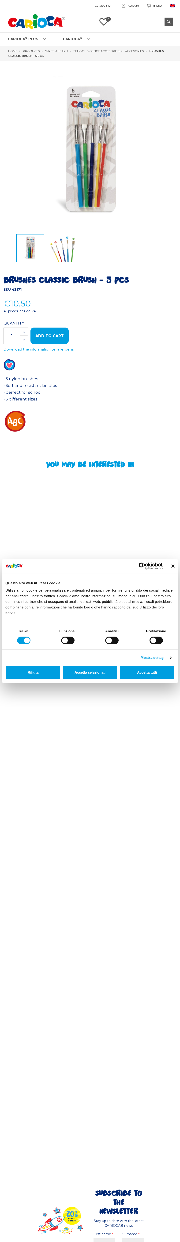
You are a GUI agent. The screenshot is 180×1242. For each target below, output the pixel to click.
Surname (130, 1234)
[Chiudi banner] (173, 566)
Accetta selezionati (90, 672)
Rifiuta (33, 672)
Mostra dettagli (153, 658)
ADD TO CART (49, 336)
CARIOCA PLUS (23, 38)
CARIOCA (72, 38)
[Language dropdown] (172, 6)
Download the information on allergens (39, 349)
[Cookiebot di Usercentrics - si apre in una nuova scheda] (142, 566)
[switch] (68, 640)
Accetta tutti (147, 672)
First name (103, 1234)
